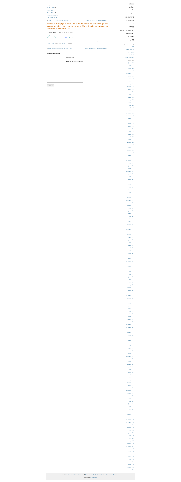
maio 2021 (131, 137)
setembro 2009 (130, 427)
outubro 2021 (130, 129)
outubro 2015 (130, 234)
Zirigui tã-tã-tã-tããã (129, 55)
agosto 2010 (131, 398)
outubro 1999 (130, 470)
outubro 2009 (130, 425)
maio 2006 (131, 459)
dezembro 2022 (130, 113)
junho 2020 (131, 155)
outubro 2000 (130, 467)
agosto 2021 (131, 131)
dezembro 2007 (130, 454)
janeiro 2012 (131, 353)
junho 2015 (131, 245)
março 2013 (131, 316)
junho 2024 (131, 97)
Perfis (86, 474)
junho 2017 (131, 189)
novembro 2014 (130, 264)
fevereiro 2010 (130, 414)
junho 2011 (131, 372)
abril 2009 (131, 438)
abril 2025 (131, 81)
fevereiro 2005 (130, 462)
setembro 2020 (130, 150)
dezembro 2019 (130, 160)
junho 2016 (131, 213)
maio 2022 (131, 121)
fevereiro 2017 (130, 197)
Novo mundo (131, 52)
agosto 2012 (131, 335)
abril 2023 (131, 110)
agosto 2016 (131, 208)
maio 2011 (131, 375)
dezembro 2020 (130, 145)
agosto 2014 (131, 271)
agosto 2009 (131, 430)
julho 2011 (131, 369)
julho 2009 (131, 433)
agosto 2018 (131, 174)
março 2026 (131, 68)
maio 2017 (131, 192)
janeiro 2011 (131, 385)
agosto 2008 (131, 451)
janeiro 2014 (131, 290)
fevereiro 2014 (130, 287)
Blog (93, 42)
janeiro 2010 (131, 417)
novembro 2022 (130, 115)
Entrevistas (81, 474)
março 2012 (131, 348)
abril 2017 (131, 195)
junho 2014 (131, 277)
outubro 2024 (130, 92)
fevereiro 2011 (130, 382)
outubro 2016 (130, 203)
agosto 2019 (131, 163)
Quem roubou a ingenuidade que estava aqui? (60, 20)
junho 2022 (131, 118)
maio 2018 (131, 176)
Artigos (90, 474)
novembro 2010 (130, 390)
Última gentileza (130, 49)
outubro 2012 (130, 330)
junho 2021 (131, 134)
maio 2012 (131, 343)
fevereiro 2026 (130, 71)
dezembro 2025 (130, 73)
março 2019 (131, 168)
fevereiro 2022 (130, 126)
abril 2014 (131, 282)
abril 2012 (131, 345)
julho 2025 (131, 78)
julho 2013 (131, 306)
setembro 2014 (130, 269)
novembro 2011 (130, 359)
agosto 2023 (131, 102)
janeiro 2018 (131, 179)
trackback (63, 43)
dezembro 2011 (130, 356)
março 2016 (131, 221)
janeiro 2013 (131, 322)
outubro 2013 (130, 298)
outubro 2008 (130, 449)
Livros (119, 474)
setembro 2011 (130, 364)
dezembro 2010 (130, 388)
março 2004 (131, 464)
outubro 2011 (130, 361)
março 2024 (131, 100)
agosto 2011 (131, 367)
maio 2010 (131, 406)
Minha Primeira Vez (98, 474)
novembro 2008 (130, 446)
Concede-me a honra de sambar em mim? (96, 20)
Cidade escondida (129, 47)
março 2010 (131, 412)
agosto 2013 (131, 303)
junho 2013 (131, 308)
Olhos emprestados (129, 57)
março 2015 (131, 253)
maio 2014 (131, 279)
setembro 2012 (130, 332)
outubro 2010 (130, 393)
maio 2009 (131, 435)
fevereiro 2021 (130, 142)
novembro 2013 (130, 295)
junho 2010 (131, 404)
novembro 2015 (130, 232)
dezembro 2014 (130, 261)
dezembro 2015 (130, 229)
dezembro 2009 (130, 419)
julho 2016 (131, 211)
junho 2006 (131, 456)
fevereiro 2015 (130, 256)
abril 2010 (131, 409)
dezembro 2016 (130, 200)
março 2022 (131, 123)
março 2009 (131, 441)
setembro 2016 (130, 205)
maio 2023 (131, 108)
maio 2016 (131, 216)
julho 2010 (131, 401)
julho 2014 (131, 274)
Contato (62, 474)
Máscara (115, 474)
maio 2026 (131, 65)
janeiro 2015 (131, 258)
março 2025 (131, 84)
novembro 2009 (130, 422)
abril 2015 (131, 250)
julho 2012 (131, 338)
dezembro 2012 (130, 324)
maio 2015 (131, 248)
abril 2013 (131, 314)
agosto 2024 (131, 94)
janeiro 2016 (131, 227)
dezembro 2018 (130, 171)
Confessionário (108, 474)
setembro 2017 (130, 182)
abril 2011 (131, 377)
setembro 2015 (130, 237)
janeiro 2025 (131, 89)
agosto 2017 (131, 184)
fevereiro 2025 (130, 86)
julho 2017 (131, 187)
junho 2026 (131, 63)
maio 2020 (131, 158)
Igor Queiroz (93, 477)
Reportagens (74, 474)
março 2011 (131, 380)
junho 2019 (131, 166)
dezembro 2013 (130, 293)
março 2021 (131, 139)
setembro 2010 (130, 396)
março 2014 (131, 285)
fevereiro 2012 (130, 351)
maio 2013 (131, 311)
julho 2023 (131, 105)
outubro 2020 (130, 147)
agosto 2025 (131, 76)
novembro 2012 (130, 327)
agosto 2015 (131, 240)
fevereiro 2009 (130, 443)
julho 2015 (131, 242)
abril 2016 (131, 219)
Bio (66, 474)
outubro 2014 (130, 266)
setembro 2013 (130, 301)
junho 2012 (131, 340)
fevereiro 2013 (130, 319)
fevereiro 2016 (130, 224)
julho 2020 (131, 152)
